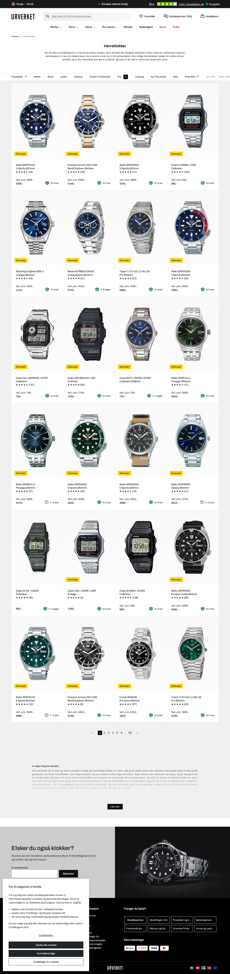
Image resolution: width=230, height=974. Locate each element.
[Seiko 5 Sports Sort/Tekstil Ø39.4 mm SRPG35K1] (141, 441)
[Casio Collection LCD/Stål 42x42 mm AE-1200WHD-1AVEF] (37, 334)
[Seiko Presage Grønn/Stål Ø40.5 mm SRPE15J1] (192, 334)
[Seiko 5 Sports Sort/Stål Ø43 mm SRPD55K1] (141, 121)
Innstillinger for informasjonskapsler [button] (94, 938)
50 (130, 732)
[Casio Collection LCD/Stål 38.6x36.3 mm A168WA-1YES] (192, 121)
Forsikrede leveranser (136, 928)
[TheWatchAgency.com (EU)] (215, 967)
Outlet (176, 27)
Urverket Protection (183, 928)
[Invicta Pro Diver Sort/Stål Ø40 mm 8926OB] (141, 653)
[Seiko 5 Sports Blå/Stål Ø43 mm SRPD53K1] (192, 228)
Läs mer (115, 806)
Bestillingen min (159, 920)
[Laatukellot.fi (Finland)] (204, 967)
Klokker (15, 36)
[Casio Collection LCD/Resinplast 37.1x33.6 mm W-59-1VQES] (37, 547)
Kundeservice (135, 920)
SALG (162, 27)
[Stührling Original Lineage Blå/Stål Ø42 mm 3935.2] (37, 228)
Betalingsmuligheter (206, 920)
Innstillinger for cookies (46, 962)
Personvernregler (92, 944)
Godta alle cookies (46, 945)
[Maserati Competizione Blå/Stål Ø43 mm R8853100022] (89, 228)
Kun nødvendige (46, 953)
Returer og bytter (158, 928)
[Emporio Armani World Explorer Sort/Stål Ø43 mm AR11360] (89, 653)
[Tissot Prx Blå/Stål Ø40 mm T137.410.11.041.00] (141, 228)
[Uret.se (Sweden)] (192, 967)
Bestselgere (146, 27)
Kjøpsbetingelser (92, 948)
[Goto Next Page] (137, 733)
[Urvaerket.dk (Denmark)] (198, 967)
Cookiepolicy (46, 935)
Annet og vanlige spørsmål (206, 928)
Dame (88, 27)
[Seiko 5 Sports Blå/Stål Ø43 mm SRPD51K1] (37, 121)
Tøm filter (210, 77)
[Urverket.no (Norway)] (209, 967)
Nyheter (128, 27)
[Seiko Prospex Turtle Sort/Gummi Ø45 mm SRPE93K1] (192, 547)
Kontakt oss (89, 915)
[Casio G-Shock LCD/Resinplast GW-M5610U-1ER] (89, 334)
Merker (54, 27)
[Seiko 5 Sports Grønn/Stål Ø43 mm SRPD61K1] (37, 653)
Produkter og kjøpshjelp (183, 920)
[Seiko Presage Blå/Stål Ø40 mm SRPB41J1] (37, 441)
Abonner (68, 873)
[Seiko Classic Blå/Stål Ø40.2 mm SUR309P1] (192, 441)
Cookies (87, 932)
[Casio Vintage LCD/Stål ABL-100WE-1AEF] (89, 547)
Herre (72, 27)
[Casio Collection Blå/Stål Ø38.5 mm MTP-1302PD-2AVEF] (141, 334)
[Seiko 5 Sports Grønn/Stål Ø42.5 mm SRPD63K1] (89, 441)
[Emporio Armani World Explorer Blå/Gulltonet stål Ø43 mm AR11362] (89, 121)
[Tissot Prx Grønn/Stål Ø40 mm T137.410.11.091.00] (192, 653)
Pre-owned (108, 27)
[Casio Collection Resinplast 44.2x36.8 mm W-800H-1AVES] (141, 547)
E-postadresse (20, 867)
